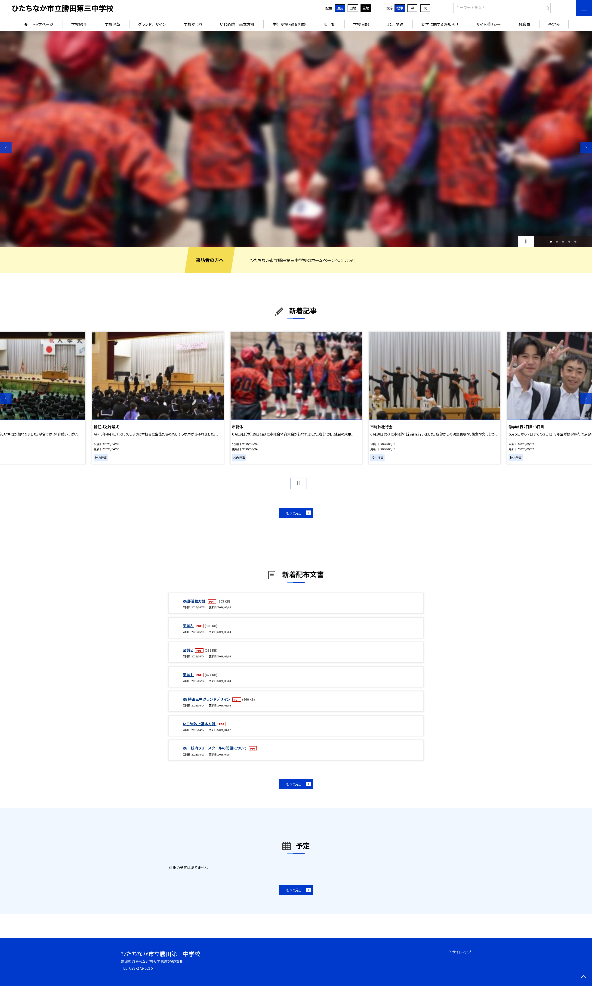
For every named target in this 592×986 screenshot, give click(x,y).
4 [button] (569, 241)
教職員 (524, 24)
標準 (399, 8)
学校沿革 (112, 24)
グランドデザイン (152, 24)
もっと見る (294, 512)
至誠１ (188, 674)
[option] (296, 139)
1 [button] (551, 241)
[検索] (547, 7)
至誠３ (188, 625)
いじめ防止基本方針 (237, 24)
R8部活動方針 (195, 601)
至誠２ (188, 650)
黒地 (365, 8)
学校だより (193, 24)
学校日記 (361, 24)
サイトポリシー (488, 24)
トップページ (42, 24)
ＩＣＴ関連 (395, 24)
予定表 (554, 24)
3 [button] (563, 241)
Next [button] (586, 147)
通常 (339, 8)
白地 (352, 8)
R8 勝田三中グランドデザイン (207, 699)
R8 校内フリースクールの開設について (215, 748)
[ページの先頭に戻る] (583, 977)
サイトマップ (461, 952)
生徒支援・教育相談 (289, 24)
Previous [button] (6, 147)
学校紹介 (79, 24)
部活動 (329, 24)
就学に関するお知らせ (439, 24)
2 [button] (557, 241)
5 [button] (575, 241)
